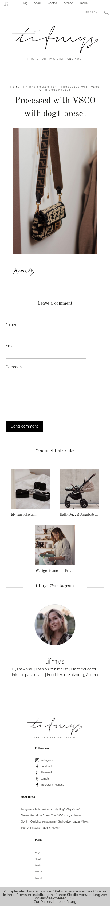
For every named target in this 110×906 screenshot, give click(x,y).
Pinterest (46, 772)
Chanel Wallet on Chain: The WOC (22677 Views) (51, 815)
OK (72, 898)
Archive (68, 3)
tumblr (45, 778)
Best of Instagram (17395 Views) (40, 827)
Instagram (47, 760)
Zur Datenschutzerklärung (55, 902)
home (14, 87)
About (38, 3)
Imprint (84, 3)
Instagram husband (52, 784)
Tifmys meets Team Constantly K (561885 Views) (50, 809)
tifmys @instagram (55, 586)
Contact (52, 3)
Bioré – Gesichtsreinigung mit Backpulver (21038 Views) (55, 821)
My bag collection (40, 87)
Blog (25, 3)
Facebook (47, 766)
